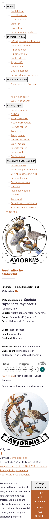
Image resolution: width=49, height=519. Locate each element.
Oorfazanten (18, 156)
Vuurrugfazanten (20, 139)
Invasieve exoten (20, 190)
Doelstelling (17, 11)
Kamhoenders (19, 110)
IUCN (4, 375)
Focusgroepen (14, 105)
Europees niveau (20, 182)
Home (10, 6)
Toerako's (16, 131)
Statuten (15, 23)
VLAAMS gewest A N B (24, 174)
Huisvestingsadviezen (23, 207)
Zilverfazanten (19, 148)
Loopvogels (17, 152)
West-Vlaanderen (21, 101)
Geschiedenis (18, 19)
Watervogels (18, 143)
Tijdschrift (17, 62)
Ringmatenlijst (19, 54)
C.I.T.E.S (15, 186)
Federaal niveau (20, 178)
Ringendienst (18, 49)
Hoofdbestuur (19, 15)
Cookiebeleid (22, 474)
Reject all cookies (40, 497)
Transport (16, 199)
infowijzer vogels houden (25, 41)
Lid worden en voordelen (25, 75)
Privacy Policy (8, 470)
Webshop (11, 211)
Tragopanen (18, 135)
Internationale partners (24, 32)
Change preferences (40, 485)
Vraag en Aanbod (21, 45)
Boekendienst (18, 58)
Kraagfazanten (19, 118)
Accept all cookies (40, 511)
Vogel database (20, 70)
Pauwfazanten (19, 127)
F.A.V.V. (15, 195)
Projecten (16, 28)
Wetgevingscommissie (24, 169)
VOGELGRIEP (18, 165)
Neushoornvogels (21, 122)
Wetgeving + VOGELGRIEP (21, 161)
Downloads (17, 66)
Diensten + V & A (16, 36)
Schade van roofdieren (24, 203)
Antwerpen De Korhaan (24, 84)
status (11, 375)
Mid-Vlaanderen (20, 96)
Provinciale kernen (17, 79)
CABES (15, 114)
